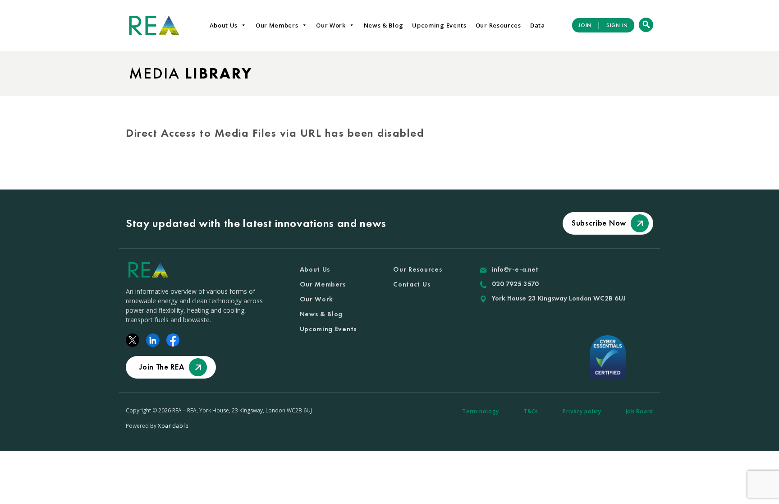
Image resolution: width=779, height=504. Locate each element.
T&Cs (530, 411)
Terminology (480, 411)
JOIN (584, 25)
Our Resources (498, 25)
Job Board (639, 411)
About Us (224, 25)
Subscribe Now (599, 223)
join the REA (161, 367)
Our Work (331, 25)
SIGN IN (617, 25)
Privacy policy (582, 411)
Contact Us (411, 284)
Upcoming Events (439, 25)
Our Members (277, 25)
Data (537, 25)
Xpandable (173, 426)
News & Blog (383, 25)
